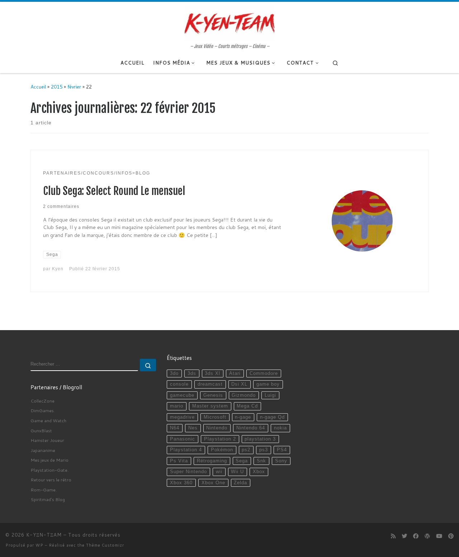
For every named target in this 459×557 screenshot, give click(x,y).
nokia (280, 427)
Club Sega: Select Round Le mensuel (114, 191)
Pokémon (222, 449)
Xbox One (213, 482)
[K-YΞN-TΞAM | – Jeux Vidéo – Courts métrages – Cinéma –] (229, 22)
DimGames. (42, 410)
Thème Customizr (105, 545)
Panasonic (182, 439)
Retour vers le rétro (50, 479)
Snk (261, 460)
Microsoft (215, 417)
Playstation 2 (220, 439)
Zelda (240, 482)
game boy (268, 384)
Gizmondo (244, 395)
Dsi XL (239, 384)
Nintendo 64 (250, 427)
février (74, 86)
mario (176, 406)
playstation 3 (260, 439)
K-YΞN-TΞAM (44, 535)
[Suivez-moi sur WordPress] (427, 536)
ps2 (246, 449)
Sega (242, 460)
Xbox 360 (181, 482)
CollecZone (42, 400)
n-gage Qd (272, 417)
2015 (56, 86)
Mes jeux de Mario (49, 460)
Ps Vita (179, 460)
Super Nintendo (188, 471)
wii (219, 471)
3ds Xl (212, 373)
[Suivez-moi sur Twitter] (404, 536)
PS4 (282, 449)
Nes (193, 427)
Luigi (270, 395)
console (179, 384)
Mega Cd (247, 406)
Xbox (259, 471)
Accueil (38, 86)
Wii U (237, 471)
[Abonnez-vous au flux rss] (393, 536)
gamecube (182, 395)
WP (39, 545)
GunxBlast (41, 430)
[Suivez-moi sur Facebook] (415, 536)
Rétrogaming (212, 460)
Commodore (264, 373)
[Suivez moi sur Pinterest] (451, 536)
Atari (235, 373)
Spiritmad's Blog (47, 499)
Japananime (42, 450)
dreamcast (210, 384)
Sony (281, 460)
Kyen (57, 268)
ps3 (263, 449)
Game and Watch (48, 420)
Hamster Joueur (47, 440)
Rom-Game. (43, 489)
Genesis (213, 395)
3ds (192, 373)
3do (174, 373)
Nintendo (216, 427)
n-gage (243, 417)
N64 (174, 427)
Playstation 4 (186, 449)
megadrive (182, 417)
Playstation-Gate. (49, 470)
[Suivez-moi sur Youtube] (439, 536)
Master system (210, 406)
